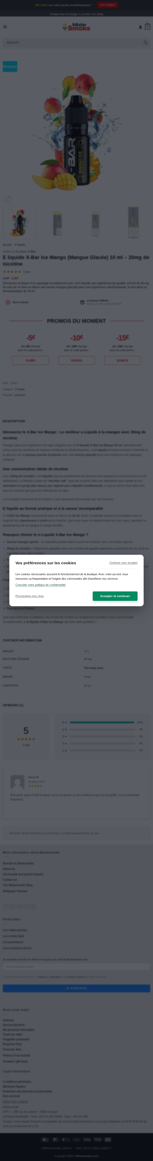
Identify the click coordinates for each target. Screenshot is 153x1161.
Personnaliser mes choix (29, 596)
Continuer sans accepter (124, 562)
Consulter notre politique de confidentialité (40, 584)
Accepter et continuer (115, 596)
